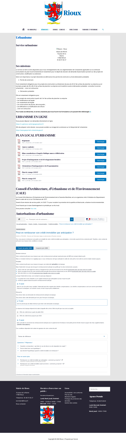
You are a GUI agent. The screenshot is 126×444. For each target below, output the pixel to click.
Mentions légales (70, 397)
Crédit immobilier (53, 224)
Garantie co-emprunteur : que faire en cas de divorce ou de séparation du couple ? (43, 346)
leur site (33, 208)
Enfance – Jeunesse (59, 30)
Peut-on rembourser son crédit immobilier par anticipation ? (75, 224)
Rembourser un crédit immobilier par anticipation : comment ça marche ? (40, 360)
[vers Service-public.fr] (95, 219)
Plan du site (68, 395)
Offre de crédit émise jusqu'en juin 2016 (30, 315)
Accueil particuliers (21, 224)
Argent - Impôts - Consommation (38, 224)
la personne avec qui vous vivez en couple (80, 269)
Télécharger (101, 142)
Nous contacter (21, 404)
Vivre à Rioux (73, 30)
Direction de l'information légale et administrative (28, 374)
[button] (103, 30)
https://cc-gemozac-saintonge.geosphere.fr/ (30, 124)
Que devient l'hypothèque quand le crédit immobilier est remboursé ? (39, 350)
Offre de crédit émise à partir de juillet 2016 (31, 312)
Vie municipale (32, 30)
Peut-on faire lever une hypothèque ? (30, 348)
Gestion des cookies (71, 403)
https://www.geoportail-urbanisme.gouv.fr (29, 130)
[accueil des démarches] (19, 218)
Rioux (72, 12)
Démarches (44, 30)
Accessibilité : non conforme (73, 393)
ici (90, 112)
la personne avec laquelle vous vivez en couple (46, 273)
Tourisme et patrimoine (90, 30)
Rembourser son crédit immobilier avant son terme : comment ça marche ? (41, 363)
